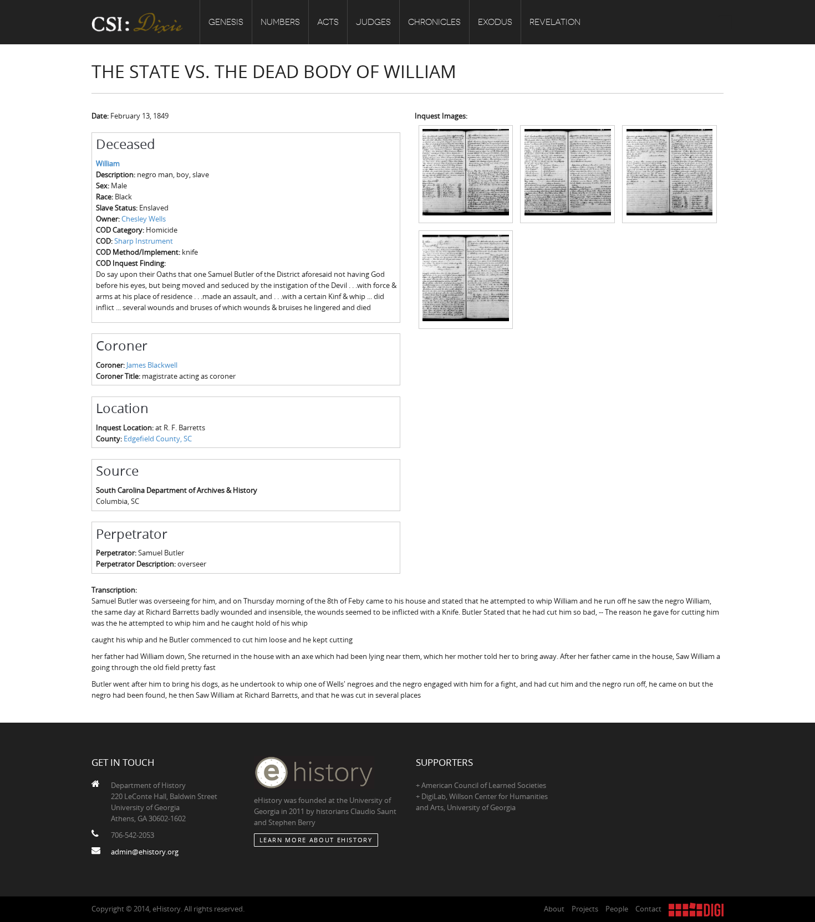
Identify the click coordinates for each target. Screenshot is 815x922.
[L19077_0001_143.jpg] (466, 173)
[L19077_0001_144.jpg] (567, 173)
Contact (648, 909)
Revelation (554, 22)
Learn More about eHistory (316, 840)
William (108, 163)
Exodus (495, 22)
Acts (328, 22)
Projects (585, 909)
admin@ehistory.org (145, 852)
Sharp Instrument (143, 241)
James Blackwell (151, 365)
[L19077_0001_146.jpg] (466, 279)
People (616, 909)
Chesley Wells (143, 219)
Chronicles (434, 22)
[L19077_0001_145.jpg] (669, 173)
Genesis (225, 22)
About (554, 909)
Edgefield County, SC (158, 439)
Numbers (280, 22)
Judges (373, 22)
